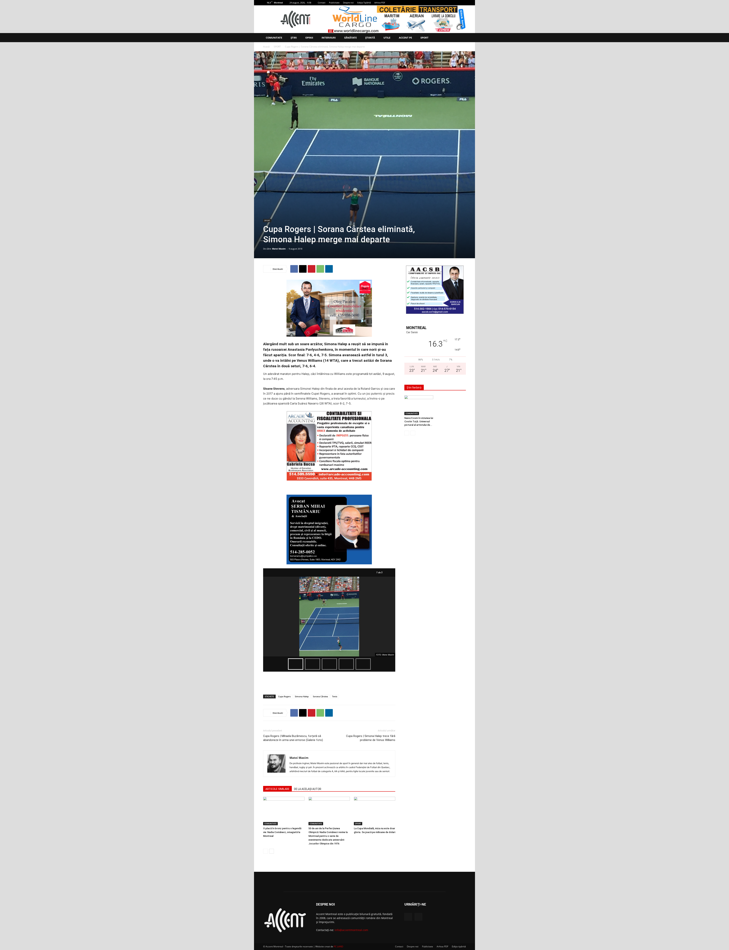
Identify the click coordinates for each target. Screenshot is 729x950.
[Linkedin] (329, 269)
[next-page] (271, 851)
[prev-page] (265, 851)
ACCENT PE (405, 37)
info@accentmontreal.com (351, 930)
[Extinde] (461, 270)
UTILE (386, 37)
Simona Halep (302, 696)
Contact (321, 2)
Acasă (266, 46)
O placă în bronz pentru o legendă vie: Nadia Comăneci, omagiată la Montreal (282, 832)
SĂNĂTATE (350, 37)
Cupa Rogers (284, 696)
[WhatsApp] (320, 269)
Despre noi (348, 2)
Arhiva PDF (379, 2)
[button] (461, 38)
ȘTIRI (294, 37)
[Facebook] (457, 2)
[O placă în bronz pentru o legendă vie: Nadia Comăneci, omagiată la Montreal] (284, 811)
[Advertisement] (329, 682)
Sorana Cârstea (320, 696)
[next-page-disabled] (412, 433)
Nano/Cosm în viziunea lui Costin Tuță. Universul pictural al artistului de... (418, 421)
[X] (463, 2)
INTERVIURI (329, 37)
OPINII (309, 37)
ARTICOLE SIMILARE (277, 788)
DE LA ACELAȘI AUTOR (307, 788)
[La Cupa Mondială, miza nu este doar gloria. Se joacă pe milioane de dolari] (374, 811)
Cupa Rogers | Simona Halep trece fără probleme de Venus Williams (370, 738)
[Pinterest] (311, 269)
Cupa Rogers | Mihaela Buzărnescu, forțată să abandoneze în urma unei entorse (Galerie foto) (293, 738)
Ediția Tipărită (364, 2)
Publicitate (334, 2)
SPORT (424, 37)
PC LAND (338, 946)
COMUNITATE (274, 37)
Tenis (334, 696)
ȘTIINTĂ (370, 37)
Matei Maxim (279, 248)
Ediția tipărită (459, 946)
